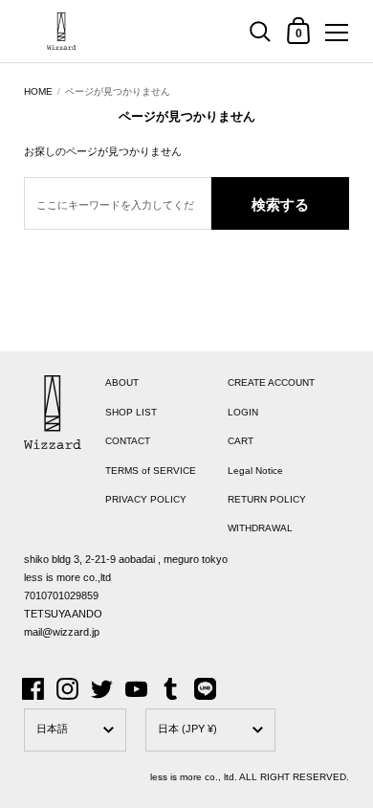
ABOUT (122, 382)
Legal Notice (255, 470)
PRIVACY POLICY (145, 499)
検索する (280, 204)
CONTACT (127, 441)
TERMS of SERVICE (150, 470)
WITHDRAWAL (260, 528)
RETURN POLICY (267, 499)
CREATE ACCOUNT (271, 382)
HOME (38, 91)
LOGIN (243, 412)
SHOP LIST (131, 412)
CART (240, 441)
